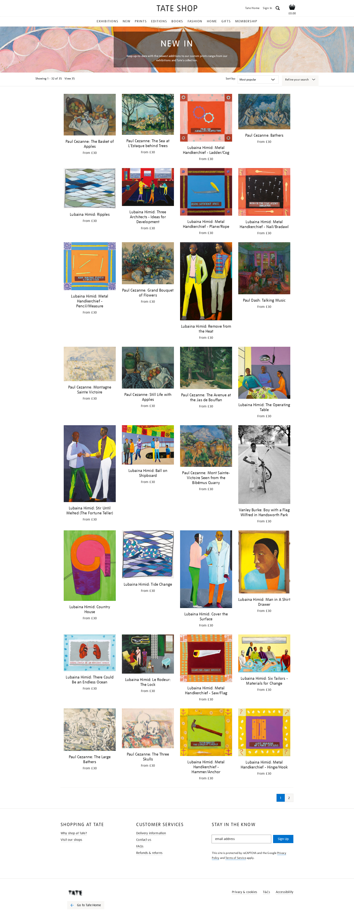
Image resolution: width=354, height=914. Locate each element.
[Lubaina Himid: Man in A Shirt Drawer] (264, 562)
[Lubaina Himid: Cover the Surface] (206, 570)
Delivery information (151, 833)
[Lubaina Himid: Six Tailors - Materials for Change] (264, 654)
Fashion (195, 21)
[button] (277, 8)
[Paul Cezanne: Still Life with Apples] (148, 368)
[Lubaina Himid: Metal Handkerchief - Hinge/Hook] (264, 733)
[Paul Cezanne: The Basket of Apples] (90, 115)
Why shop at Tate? (74, 833)
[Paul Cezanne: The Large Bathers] (90, 730)
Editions (159, 21)
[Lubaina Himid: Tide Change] (148, 555)
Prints (141, 21)
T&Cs (266, 892)
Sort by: (231, 78)
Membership (246, 21)
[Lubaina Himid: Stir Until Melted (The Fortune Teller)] (90, 464)
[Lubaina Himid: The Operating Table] (264, 373)
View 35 (70, 78)
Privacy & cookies (244, 892)
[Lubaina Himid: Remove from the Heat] (206, 282)
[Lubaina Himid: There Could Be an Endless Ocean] (90, 653)
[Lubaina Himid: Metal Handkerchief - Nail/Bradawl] (264, 192)
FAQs (139, 846)
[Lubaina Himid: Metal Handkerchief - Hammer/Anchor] (206, 732)
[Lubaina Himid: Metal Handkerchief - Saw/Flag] (206, 658)
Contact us (143, 840)
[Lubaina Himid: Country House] (90, 566)
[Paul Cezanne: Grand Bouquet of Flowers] (148, 264)
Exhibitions (107, 21)
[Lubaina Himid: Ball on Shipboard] (148, 445)
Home (212, 21)
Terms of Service (235, 858)
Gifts (226, 21)
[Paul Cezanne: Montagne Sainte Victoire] (90, 365)
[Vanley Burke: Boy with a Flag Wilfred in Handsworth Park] (264, 465)
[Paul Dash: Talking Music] (264, 269)
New (126, 21)
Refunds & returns (149, 853)
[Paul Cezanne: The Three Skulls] (148, 729)
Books (177, 21)
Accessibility (284, 892)
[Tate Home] (93, 893)
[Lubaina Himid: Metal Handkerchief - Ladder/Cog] (206, 118)
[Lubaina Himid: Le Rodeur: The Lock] (148, 654)
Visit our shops (71, 840)
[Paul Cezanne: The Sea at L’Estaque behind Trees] (148, 115)
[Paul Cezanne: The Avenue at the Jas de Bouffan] (206, 368)
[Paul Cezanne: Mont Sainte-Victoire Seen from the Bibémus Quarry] (206, 446)
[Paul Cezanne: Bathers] (264, 112)
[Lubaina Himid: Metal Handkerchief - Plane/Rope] (206, 192)
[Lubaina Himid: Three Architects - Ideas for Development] (148, 187)
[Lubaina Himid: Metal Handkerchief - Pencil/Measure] (90, 267)
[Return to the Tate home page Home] (177, 9)
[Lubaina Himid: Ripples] (90, 189)
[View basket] (292, 7)
